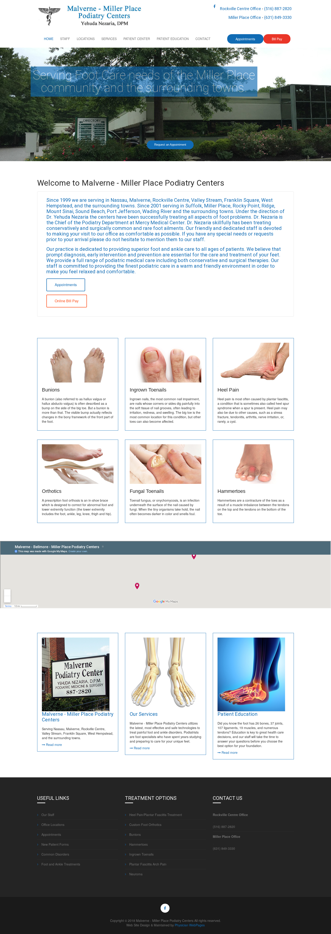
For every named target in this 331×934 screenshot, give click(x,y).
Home (48, 38)
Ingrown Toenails (148, 390)
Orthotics (51, 491)
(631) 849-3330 (278, 17)
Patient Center (136, 38)
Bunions (51, 390)
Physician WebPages (190, 925)
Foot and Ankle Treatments (60, 864)
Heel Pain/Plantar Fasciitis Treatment (155, 814)
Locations (86, 38)
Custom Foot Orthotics (144, 824)
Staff (65, 38)
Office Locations (52, 824)
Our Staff (47, 814)
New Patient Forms (55, 844)
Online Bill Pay (67, 300)
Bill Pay (277, 39)
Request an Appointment (170, 144)
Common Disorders (55, 854)
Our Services (144, 714)
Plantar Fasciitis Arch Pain (147, 864)
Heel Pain (228, 390)
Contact (203, 38)
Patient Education (173, 38)
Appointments (245, 39)
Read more (53, 744)
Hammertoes (231, 491)
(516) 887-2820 (278, 8)
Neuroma (135, 874)
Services (109, 38)
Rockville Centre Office (240, 8)
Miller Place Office (245, 17)
